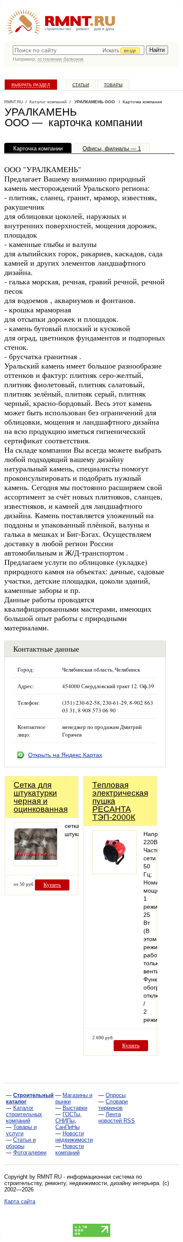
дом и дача (104, 29)
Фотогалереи (29, 1152)
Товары (113, 84)
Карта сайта (19, 1201)
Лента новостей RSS (116, 1117)
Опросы (116, 1095)
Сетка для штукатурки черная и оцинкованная (41, 797)
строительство (58, 29)
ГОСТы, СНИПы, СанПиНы (68, 1120)
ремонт (82, 29)
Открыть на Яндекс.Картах (65, 754)
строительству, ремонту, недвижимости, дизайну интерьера (81, 1183)
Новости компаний (69, 1149)
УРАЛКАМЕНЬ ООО (94, 101)
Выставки (75, 1108)
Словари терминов (113, 1104)
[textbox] (78, 50)
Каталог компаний (48, 101)
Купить (52, 885)
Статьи (80, 84)
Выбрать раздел (30, 84)
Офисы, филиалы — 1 (112, 148)
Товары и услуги (21, 1130)
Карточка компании (38, 148)
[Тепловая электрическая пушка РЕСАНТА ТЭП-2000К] (114, 872)
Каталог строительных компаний (24, 1114)
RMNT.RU (13, 101)
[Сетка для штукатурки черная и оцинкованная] (35, 864)
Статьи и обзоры (21, 1143)
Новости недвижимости (74, 1136)
